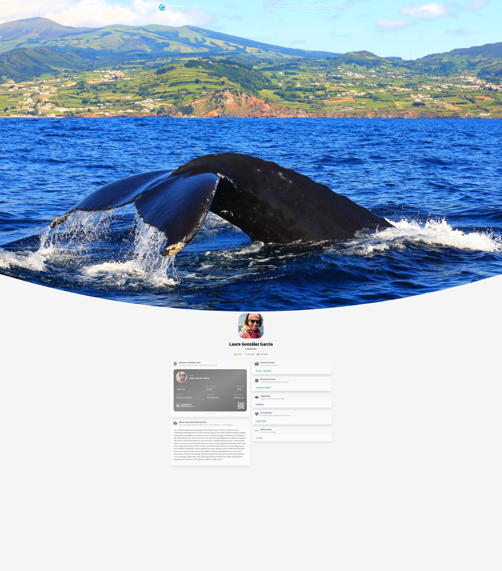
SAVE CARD (209, 414)
